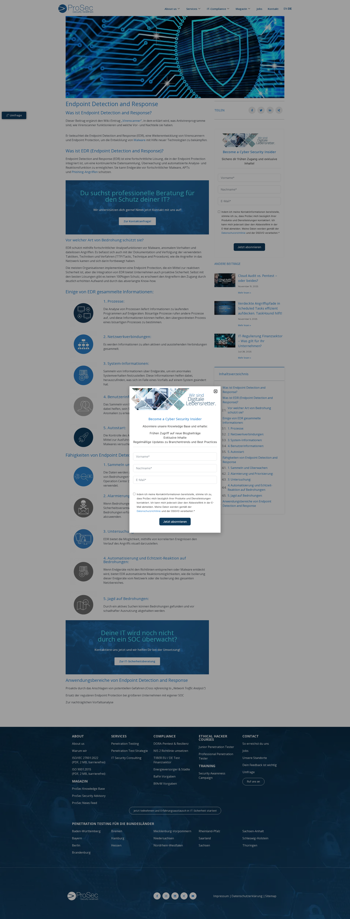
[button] (215, 391)
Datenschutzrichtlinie (149, 511)
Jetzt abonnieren (175, 521)
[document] (175, 459)
